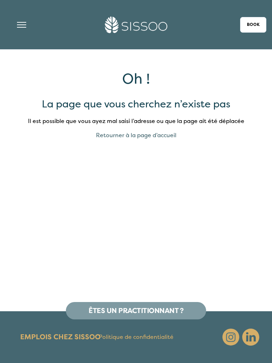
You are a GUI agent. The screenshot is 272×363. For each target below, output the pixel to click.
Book (253, 24)
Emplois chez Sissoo (60, 337)
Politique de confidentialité (136, 337)
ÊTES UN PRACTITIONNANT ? (136, 310)
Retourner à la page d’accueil (136, 135)
